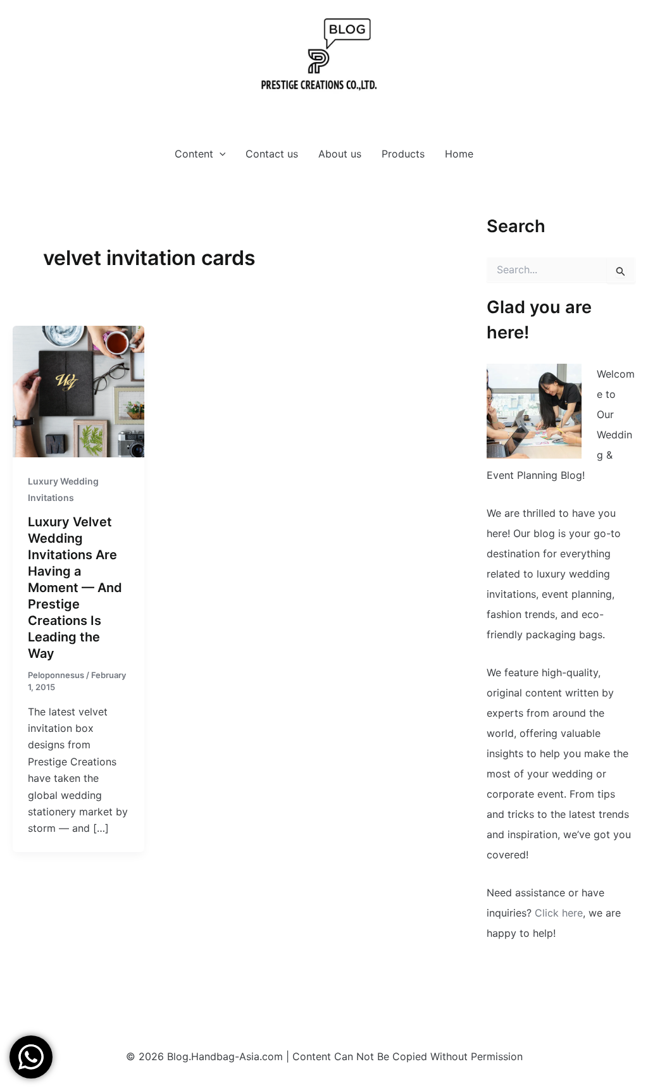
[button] (219, 154)
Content (194, 153)
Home (459, 153)
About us (339, 153)
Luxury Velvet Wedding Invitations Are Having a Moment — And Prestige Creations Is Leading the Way (75, 587)
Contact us (272, 153)
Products (403, 153)
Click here (559, 912)
